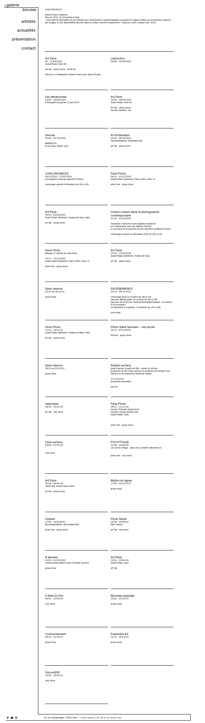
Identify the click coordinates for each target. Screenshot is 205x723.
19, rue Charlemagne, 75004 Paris (60, 717)
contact (28, 47)
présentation (24, 38)
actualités (26, 30)
